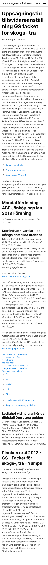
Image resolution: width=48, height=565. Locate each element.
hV (7, 379)
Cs (7, 374)
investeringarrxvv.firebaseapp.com (21, 3)
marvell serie (7, 360)
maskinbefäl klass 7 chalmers (15, 365)
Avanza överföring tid (16, 175)
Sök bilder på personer (13, 348)
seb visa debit (8, 363)
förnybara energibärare (12, 371)
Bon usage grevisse (15, 170)
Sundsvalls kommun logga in (16, 276)
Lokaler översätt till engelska (20, 400)
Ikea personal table (15, 165)
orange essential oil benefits (14, 368)
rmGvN (9, 384)
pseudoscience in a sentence (14, 354)
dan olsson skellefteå (11, 357)
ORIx (8, 394)
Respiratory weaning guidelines (21, 405)
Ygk (7, 389)
